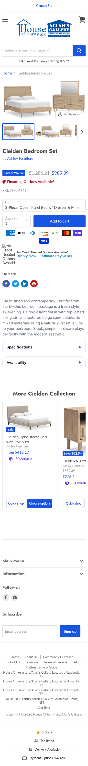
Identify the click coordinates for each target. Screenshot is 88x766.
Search (14, 657)
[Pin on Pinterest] (34, 283)
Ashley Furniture (20, 158)
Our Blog (44, 708)
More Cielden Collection (44, 393)
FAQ (75, 662)
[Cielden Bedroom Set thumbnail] (18, 131)
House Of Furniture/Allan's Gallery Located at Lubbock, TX (41, 674)
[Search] (79, 50)
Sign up (70, 631)
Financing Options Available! (30, 181)
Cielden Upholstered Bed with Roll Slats (26, 439)
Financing (31, 662)
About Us (31, 657)
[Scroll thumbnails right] (81, 132)
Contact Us (12, 662)
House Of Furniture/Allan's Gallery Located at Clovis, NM (41, 700)
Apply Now (27, 256)
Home (7, 73)
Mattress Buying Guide (41, 667)
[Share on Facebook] (6, 283)
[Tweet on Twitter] (15, 283)
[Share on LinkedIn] (24, 283)
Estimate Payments (55, 256)
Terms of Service (55, 662)
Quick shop (16, 503)
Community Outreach (58, 657)
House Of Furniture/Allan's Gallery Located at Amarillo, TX (41, 683)
